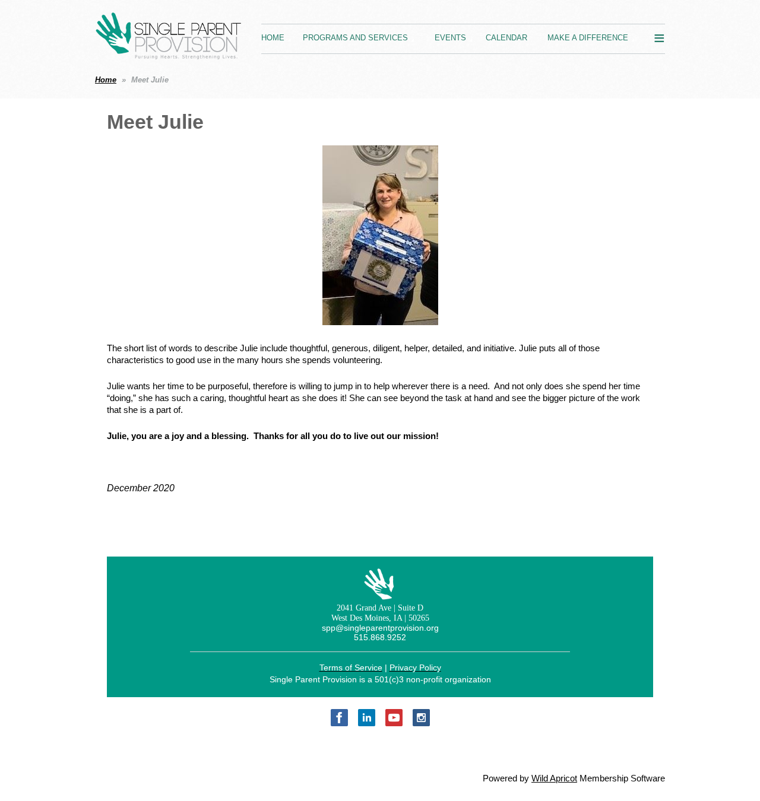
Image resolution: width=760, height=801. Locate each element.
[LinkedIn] (366, 717)
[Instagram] (421, 717)
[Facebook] (339, 717)
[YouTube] (394, 717)
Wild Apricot (554, 778)
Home (105, 79)
